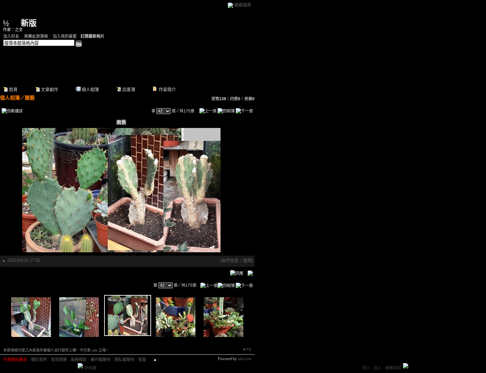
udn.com (244, 358)
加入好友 (11, 36)
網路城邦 (242, 4)
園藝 (30, 98)
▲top (246, 349)
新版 (29, 23)
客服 (142, 359)
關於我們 (39, 359)
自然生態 (230, 260)
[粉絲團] (80, 365)
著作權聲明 (100, 359)
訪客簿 (128, 89)
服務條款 (79, 359)
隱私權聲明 (124, 359)
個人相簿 (90, 89)
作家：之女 (13, 29)
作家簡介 (167, 89)
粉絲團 (91, 368)
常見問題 (59, 359)
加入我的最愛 (65, 36)
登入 (366, 368)
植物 (247, 260)
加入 (378, 368)
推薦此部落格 (36, 36)
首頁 (13, 89)
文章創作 (49, 89)
